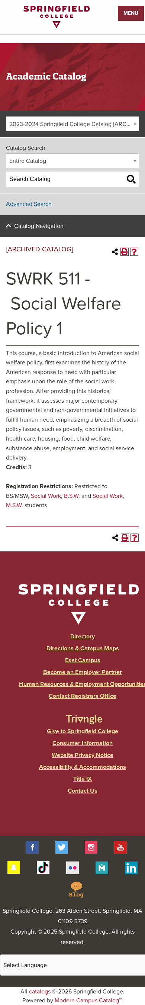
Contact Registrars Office (82, 696)
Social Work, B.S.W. (55, 496)
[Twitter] (61, 847)
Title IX (82, 779)
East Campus (82, 660)
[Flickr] (72, 867)
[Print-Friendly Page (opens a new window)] (124, 252)
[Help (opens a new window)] (134, 252)
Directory (82, 636)
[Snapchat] (13, 867)
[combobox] (72, 123)
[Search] (131, 179)
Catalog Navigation (39, 226)
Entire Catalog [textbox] (27, 161)
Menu (130, 13)
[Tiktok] (43, 867)
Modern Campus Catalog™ (88, 1000)
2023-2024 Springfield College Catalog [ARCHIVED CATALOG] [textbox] (74, 124)
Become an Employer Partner (82, 672)
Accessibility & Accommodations (82, 767)
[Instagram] (91, 847)
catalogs (40, 991)
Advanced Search (29, 204)
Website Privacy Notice (82, 755)
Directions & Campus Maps (82, 648)
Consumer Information (82, 743)
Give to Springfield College (82, 731)
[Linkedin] (131, 867)
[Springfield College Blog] (76, 889)
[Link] (56, 26)
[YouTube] (120, 847)
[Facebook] (32, 847)
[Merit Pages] (102, 867)
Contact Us (82, 791)
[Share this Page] (115, 252)
